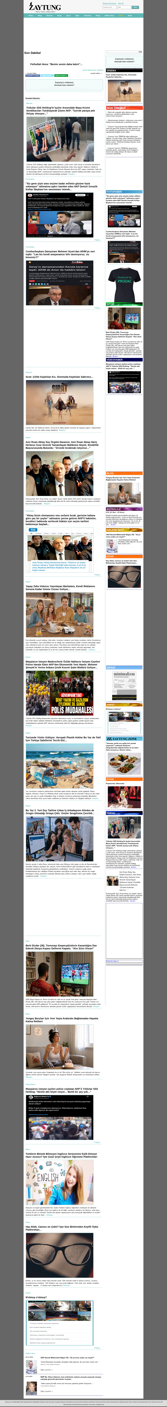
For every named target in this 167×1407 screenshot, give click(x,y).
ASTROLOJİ (114, 509)
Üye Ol (121, 3)
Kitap (28, 1222)
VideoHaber (30, 1084)
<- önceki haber (30, 73)
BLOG (110, 473)
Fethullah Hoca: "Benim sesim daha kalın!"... (56, 64)
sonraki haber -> (96, 73)
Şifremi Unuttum (110, 3)
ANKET (111, 704)
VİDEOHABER (115, 359)
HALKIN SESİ (115, 529)
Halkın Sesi (30, 1353)
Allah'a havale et (61, 75)
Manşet (29, 103)
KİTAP (110, 556)
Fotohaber (30, 179)
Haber (111, 813)
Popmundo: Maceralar (115, 783)
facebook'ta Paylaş (32, 75)
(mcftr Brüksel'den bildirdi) (93, 70)
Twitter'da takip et (112, 961)
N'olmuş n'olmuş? (113, 709)
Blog (28, 1014)
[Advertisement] (13, 46)
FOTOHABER (114, 191)
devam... (114, 525)
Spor (28, 941)
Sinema (29, 372)
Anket (28, 1293)
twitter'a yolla (46, 75)
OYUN (110, 779)
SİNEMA (111, 70)
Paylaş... (98, 240)
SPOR (110, 304)
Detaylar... (72, 174)
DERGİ (111, 667)
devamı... (115, 356)
